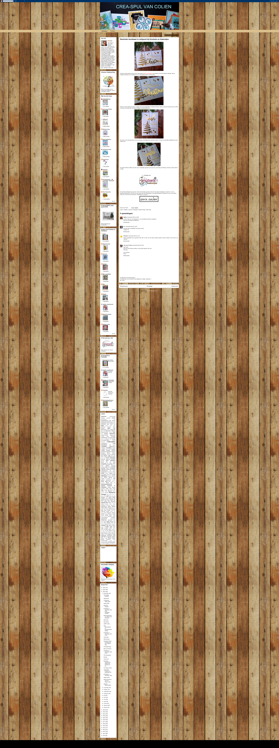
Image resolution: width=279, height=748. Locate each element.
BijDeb (108, 429)
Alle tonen (113, 201)
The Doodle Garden (111, 530)
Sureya (114, 528)
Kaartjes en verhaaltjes (108, 380)
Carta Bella (110, 437)
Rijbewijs (102, 515)
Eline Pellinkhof (110, 460)
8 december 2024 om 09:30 (133, 217)
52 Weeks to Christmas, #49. (108, 675)
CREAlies (103, 447)
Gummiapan (112, 468)
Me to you (113, 494)
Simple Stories (109, 521)
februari (106, 705)
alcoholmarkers (104, 420)
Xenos (114, 539)
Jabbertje (113, 476)
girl (106, 467)
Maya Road (109, 494)
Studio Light (148, 209)
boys (114, 432)
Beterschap (103, 429)
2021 (104, 713)
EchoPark (113, 459)
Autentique (103, 424)
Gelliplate (107, 465)
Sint (114, 521)
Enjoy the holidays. (106, 606)
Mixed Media (112, 497)
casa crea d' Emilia (107, 109)
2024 (104, 591)
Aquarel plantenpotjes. (107, 684)
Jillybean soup (111, 477)
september (106, 691)
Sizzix (102, 522)
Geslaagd (113, 465)
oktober (106, 689)
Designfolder (103, 454)
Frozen (114, 464)
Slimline (108, 522)
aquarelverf (103, 423)
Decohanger (103, 451)
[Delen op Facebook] (136, 208)
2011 (104, 733)
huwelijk (113, 474)
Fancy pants (112, 463)
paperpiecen (113, 505)
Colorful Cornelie (107, 149)
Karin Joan (104, 481)
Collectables (111, 442)
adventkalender (104, 419)
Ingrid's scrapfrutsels (108, 304)
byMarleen (105, 119)
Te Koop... (112, 31)
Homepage (149, 286)
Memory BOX (103, 496)
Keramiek (102, 482)
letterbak (105, 489)
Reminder (110, 401)
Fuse (102, 465)
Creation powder (108, 449)
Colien (110, 40)
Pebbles (113, 506)
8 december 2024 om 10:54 (131, 226)
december (106, 593)
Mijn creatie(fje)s (107, 274)
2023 (104, 709)
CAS (114, 437)
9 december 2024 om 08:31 (138, 245)
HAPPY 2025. (107, 623)
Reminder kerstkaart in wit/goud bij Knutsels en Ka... (107, 663)
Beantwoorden (126, 222)
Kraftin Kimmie (111, 487)
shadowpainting (112, 518)
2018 (104, 719)
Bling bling (103, 430)
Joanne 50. (106, 659)
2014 (104, 727)
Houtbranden (109, 474)
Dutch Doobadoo (110, 458)
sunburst (110, 528)
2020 (104, 715)
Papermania (108, 505)
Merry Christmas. (108, 648)
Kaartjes (105, 264)
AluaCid (102, 421)
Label (107, 488)
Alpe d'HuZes (112, 420)
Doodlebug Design (111, 456)
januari (105, 707)
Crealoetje (105, 390)
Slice (105, 522)
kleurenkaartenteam (106, 484)
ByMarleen (112, 433)
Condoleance (104, 443)
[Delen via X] (134, 208)
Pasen (109, 506)
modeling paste (104, 498)
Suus (102, 529)
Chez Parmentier (107, 191)
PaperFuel (103, 505)
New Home (110, 500)
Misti (107, 497)
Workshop (108, 539)
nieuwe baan (107, 501)
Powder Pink (112, 511)
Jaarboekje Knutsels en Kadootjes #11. (108, 671)
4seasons (103, 416)
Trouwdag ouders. (108, 667)
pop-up (107, 511)
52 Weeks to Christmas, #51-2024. (108, 634)
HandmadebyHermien (108, 400)
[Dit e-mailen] (132, 208)
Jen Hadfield (104, 477)
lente (102, 489)
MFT (108, 496)
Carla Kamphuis (111, 436)
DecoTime (109, 451)
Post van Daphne (107, 139)
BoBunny (113, 430)
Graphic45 (113, 467)
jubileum (103, 480)
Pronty (102, 512)
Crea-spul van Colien (108, 360)
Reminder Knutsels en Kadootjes (110, 392)
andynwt (142, 745)
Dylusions (103, 459)
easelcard (108, 459)
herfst (102, 473)
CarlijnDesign (104, 437)
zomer (113, 541)
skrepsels (105, 169)
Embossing (103, 463)
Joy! (114, 478)
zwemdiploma (112, 543)
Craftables (125, 209)
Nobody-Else (104, 502)
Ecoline (102, 460)
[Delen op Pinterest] (137, 208)
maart (105, 703)
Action (113, 418)
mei (105, 699)
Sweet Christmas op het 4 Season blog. (107, 681)
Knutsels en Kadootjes (133, 209)
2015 (104, 725)
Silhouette (110, 520)
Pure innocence (107, 512)
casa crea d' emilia (128, 245)
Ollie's (113, 502)
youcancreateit (104, 540)
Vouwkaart (109, 535)
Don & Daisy (104, 456)
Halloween (103, 469)
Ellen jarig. (106, 619)
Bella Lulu (111, 428)
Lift (108, 489)
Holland (111, 473)
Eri (124, 226)
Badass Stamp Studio (110, 425)
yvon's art (112, 540)
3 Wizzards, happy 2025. (107, 601)
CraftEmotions (112, 446)
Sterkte (110, 525)
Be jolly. (105, 657)
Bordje (110, 432)
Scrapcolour (106, 159)
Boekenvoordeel (104, 432)
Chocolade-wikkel (105, 440)
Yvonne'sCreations (104, 541)
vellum (102, 534)
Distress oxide (107, 455)
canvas (102, 436)
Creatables (109, 448)
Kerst (107, 482)
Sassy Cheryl (104, 516)
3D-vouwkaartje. (107, 655)
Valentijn (113, 533)
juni (105, 697)
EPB (108, 463)
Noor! (110, 502)
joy (111, 478)
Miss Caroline (112, 496)
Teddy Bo (113, 529)
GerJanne (126, 235)
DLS (114, 455)
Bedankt (103, 428)
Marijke (104, 294)
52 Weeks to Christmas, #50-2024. (108, 652)
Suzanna (105, 254)
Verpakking (109, 534)
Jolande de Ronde (105, 478)
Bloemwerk (108, 430)
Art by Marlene (110, 423)
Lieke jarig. (106, 637)
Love (106, 491)
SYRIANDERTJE (106, 99)
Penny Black (104, 507)
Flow (106, 464)
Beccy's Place (111, 426)
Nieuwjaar (113, 501)
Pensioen (110, 507)
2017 (104, 721)
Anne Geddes (112, 421)
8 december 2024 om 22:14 (134, 235)
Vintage (113, 534)
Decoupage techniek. (106, 595)
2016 (104, 723)
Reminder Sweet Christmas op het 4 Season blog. (107, 643)
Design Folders (111, 452)
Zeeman (110, 541)
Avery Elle (112, 424)
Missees (103, 497)
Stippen (113, 525)
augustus (106, 693)
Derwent (103, 452)
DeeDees (113, 451)
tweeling (105, 533)
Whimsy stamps (104, 538)
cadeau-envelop (104, 435)
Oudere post (175, 286)
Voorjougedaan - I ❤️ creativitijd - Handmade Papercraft (108, 180)
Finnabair (103, 464)
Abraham (103, 418)
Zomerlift (103, 543)
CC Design (112, 439)
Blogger (155, 745)
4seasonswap (112, 416)
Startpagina (104, 31)
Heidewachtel (104, 471)
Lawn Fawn (112, 488)
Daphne (125, 217)
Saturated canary (111, 516)
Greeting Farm (105, 468)
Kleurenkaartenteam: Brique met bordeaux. (108, 617)
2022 (104, 711)
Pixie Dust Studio (105, 510)
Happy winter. (107, 677)
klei (114, 482)
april (105, 701)
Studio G (103, 526)
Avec (108, 424)
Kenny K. (113, 481)
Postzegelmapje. (107, 646)
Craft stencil (112, 445)
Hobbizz (106, 473)
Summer (106, 528)
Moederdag (111, 498)
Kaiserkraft (108, 480)
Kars (110, 481)
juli (104, 695)
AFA (114, 419)
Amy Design (107, 421)
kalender (113, 480)
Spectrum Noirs (108, 524)
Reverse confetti (111, 513)
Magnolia (110, 491)
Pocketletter (113, 510)
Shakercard (103, 520)
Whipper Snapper (111, 538)
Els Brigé (112, 462)
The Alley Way (104, 530)
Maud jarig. (106, 621)
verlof (105, 534)
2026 (104, 587)
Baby (102, 425)
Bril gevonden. (111, 361)
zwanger (107, 543)
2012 (104, 731)
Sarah (114, 515)
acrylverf (108, 418)
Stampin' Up (104, 525)
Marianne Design (141, 209)
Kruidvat (103, 488)
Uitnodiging (110, 533)
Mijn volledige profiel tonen (107, 67)
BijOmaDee (113, 429)
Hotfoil (105, 474)
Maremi (106, 492)
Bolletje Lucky (106, 324)
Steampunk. (106, 598)
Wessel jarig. (107, 639)
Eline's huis (104, 462)
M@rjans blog (106, 129)
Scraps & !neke (106, 243)
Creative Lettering (110, 450)
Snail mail (113, 522)
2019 (104, 717)
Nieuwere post (124, 286)
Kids (111, 482)
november (106, 687)
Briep (102, 433)
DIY (112, 455)
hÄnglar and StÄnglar (110, 469)
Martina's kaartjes (107, 314)
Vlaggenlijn (103, 535)
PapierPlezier (104, 506)
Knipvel (103, 485)
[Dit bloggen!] (133, 208)
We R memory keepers (109, 536)
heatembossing (104, 470)
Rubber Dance (108, 515)
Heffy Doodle (112, 470)
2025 (104, 589)
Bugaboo (106, 433)
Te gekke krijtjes (107, 529)
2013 (104, 729)
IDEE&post (104, 476)
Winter (102, 539)
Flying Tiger (110, 464)
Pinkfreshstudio (112, 509)
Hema (114, 471)
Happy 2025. (107, 603)
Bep (104, 284)
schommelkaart (104, 517)
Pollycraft (103, 511)
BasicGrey (103, 426)
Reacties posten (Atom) (152, 290)
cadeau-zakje (112, 435)
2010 (104, 735)
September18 (104, 518)
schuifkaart (113, 517)
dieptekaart (109, 454)
